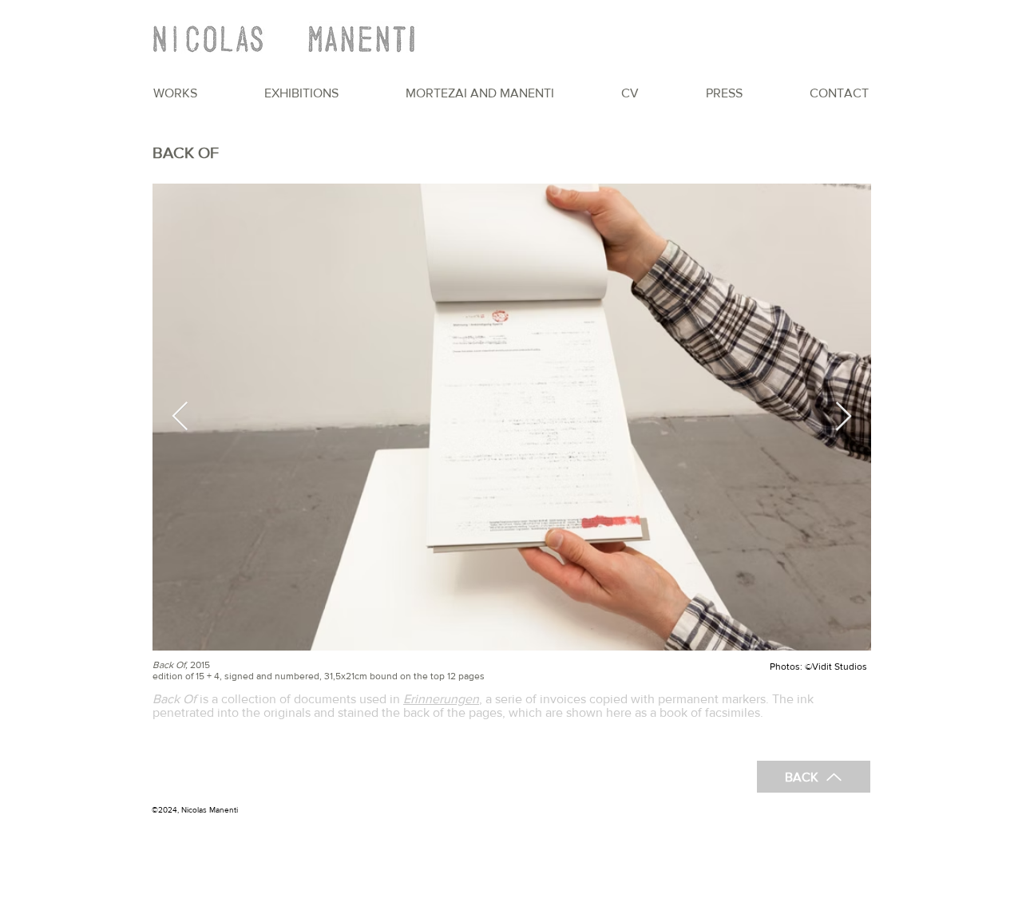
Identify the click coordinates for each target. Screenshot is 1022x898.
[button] (175, 93)
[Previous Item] (180, 417)
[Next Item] (843, 417)
